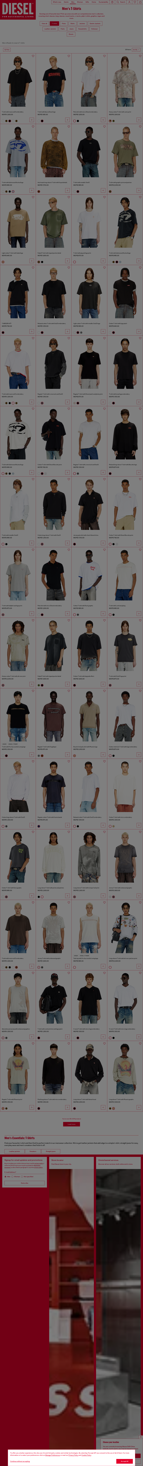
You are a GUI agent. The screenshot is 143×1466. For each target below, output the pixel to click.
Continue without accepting (20, 1461)
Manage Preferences (52, 1455)
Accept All (124, 1461)
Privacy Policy (73, 1455)
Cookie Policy (86, 1455)
